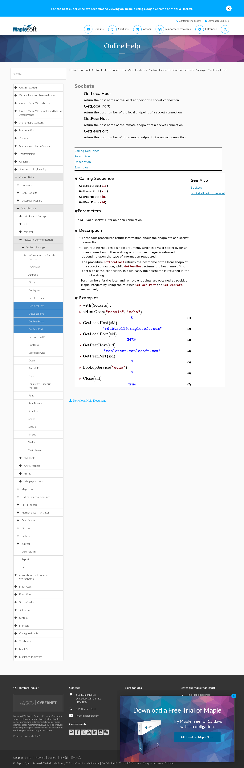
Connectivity (26, 177)
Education (25, 594)
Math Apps (25, 586)
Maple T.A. (27, 489)
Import (26, 567)
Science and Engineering (32, 169)
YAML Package (32, 465)
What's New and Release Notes (37, 95)
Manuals (24, 625)
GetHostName (36, 298)
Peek (31, 376)
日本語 (64, 757)
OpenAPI (27, 528)
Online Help (100, 70)
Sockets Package (35, 247)
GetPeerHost (36, 321)
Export (25, 559)
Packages (27, 185)
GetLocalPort (36, 313)
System (23, 617)
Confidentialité (109, 763)
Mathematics (26, 130)
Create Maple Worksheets (34, 103)
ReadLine (33, 411)
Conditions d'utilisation (87, 763)
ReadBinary (35, 403)
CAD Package (29, 192)
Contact (74, 687)
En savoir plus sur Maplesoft (26, 736)
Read (31, 395)
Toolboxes (25, 641)
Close (31, 282)
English (28, 757)
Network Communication (38, 239)
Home (73, 70)
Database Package (32, 200)
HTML (27, 473)
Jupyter (26, 543)
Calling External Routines (36, 496)
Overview (34, 266)
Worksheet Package (35, 216)
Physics (23, 138)
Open (31, 360)
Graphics (24, 161)
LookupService (36, 352)
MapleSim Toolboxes (30, 656)
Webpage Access (33, 481)
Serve (31, 418)
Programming (27, 153)
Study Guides (27, 602)
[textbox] (97, 305)
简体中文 (76, 757)
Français (40, 757)
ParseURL (34, 368)
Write (31, 442)
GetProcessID (36, 337)
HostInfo (33, 344)
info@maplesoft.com (87, 715)
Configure (34, 290)
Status (32, 426)
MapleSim (24, 649)
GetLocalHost (36, 305)
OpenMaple (28, 520)
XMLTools (29, 457)
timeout (32, 434)
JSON (27, 224)
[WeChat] (106, 732)
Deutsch (52, 757)
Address (33, 274)
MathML (29, 231)
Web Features (30, 208)
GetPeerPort (35, 329)
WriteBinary (35, 450)
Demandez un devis (218, 20)
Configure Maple (28, 633)
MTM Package (30, 504)
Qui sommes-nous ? (26, 687)
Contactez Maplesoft (190, 20)
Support (84, 70)
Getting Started (28, 87)
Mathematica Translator (35, 512)
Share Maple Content (31, 122)
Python (26, 536)
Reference (25, 610)
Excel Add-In (29, 551)
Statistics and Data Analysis (35, 146)
